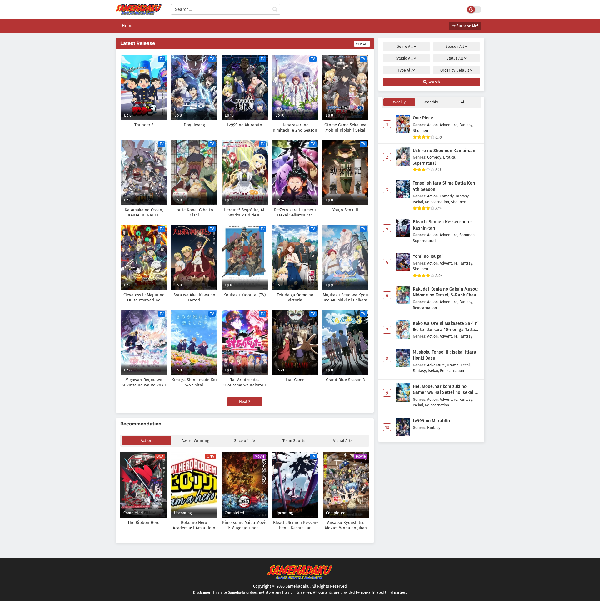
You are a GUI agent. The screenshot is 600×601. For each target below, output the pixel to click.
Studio (404, 58)
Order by (454, 70)
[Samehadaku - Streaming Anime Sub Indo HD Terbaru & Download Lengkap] (139, 12)
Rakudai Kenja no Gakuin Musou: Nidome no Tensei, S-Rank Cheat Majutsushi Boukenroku (445, 292)
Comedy (434, 157)
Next (243, 401)
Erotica (449, 157)
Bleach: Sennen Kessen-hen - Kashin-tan (442, 225)
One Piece (423, 118)
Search (433, 82)
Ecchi (465, 365)
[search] (275, 9)
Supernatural (424, 163)
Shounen (420, 130)
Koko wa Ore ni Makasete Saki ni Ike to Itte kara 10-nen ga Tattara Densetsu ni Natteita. (446, 327)
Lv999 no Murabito (431, 421)
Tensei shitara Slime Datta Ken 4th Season (444, 186)
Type (405, 70)
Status (455, 58)
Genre (405, 46)
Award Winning (195, 440)
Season (455, 46)
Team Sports (293, 440)
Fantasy (465, 124)
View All (362, 44)
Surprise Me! (467, 26)
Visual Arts (342, 440)
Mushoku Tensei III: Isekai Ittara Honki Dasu (444, 355)
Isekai (418, 202)
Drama (453, 365)
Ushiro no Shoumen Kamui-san (444, 150)
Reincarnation (437, 202)
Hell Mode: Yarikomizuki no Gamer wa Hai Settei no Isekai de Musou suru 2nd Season (446, 390)
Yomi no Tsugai (428, 256)
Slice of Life (244, 440)
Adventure (449, 124)
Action (146, 440)
